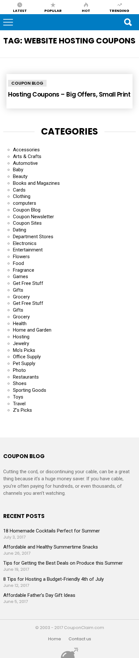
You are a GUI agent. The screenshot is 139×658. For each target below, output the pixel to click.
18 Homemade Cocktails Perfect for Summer (51, 531)
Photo (19, 370)
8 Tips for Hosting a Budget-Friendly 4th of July (53, 579)
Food (18, 263)
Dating (19, 230)
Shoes (20, 383)
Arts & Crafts (27, 156)
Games (20, 276)
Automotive (25, 163)
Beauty (20, 176)
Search (128, 22)
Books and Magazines (36, 183)
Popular (53, 10)
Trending (119, 10)
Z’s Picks (22, 410)
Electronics (25, 243)
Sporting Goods (29, 390)
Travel (19, 404)
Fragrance (23, 270)
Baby (18, 170)
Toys (18, 397)
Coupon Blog (27, 83)
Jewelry (21, 343)
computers (24, 203)
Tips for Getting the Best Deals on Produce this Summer (63, 563)
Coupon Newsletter (33, 217)
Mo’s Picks (24, 350)
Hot (86, 10)
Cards (19, 190)
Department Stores (33, 237)
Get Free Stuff (28, 283)
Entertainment (28, 250)
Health (20, 323)
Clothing (21, 196)
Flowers (21, 256)
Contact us (80, 639)
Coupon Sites (27, 223)
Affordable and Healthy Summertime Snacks (50, 547)
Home (54, 639)
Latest (20, 10)
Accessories (26, 150)
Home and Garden (32, 330)
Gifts (18, 290)
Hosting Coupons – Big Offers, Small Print (69, 94)
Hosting (21, 337)
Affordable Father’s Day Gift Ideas (39, 595)
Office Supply (27, 357)
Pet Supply (24, 363)
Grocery (21, 297)
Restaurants (26, 377)
